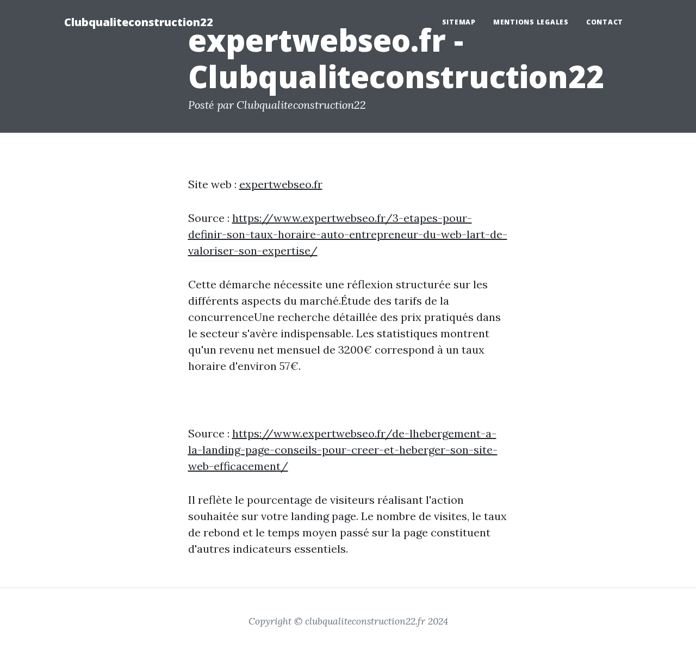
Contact (604, 22)
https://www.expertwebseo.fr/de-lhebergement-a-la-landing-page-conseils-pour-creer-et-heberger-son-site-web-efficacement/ (343, 450)
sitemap (459, 22)
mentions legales (531, 22)
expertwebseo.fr (280, 184)
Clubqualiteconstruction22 (138, 22)
